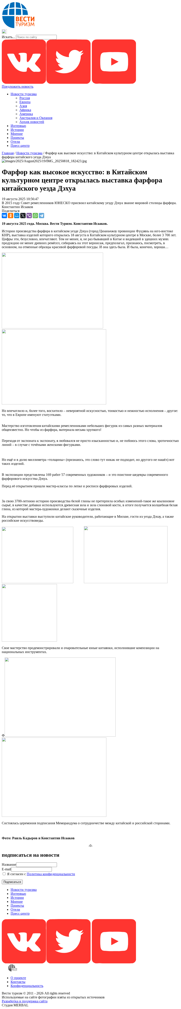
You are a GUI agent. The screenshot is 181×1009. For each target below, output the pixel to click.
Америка (26, 114)
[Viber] (29, 215)
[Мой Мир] (16, 215)
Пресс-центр (20, 145)
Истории (17, 130)
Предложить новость (17, 86)
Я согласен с (40, 874)
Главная (8, 153)
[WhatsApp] (35, 215)
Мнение (17, 134)
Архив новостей (31, 122)
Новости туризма (24, 94)
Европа (24, 102)
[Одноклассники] (10, 215)
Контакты (18, 982)
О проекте (18, 978)
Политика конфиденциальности (51, 874)
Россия (24, 98)
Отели (15, 141)
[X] (23, 215)
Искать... (8, 37)
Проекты (17, 138)
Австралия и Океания (35, 118)
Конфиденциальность (27, 986)
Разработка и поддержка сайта (24, 1001)
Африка (25, 110)
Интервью (18, 126)
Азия (23, 106)
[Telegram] (41, 215)
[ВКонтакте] (4, 215)
